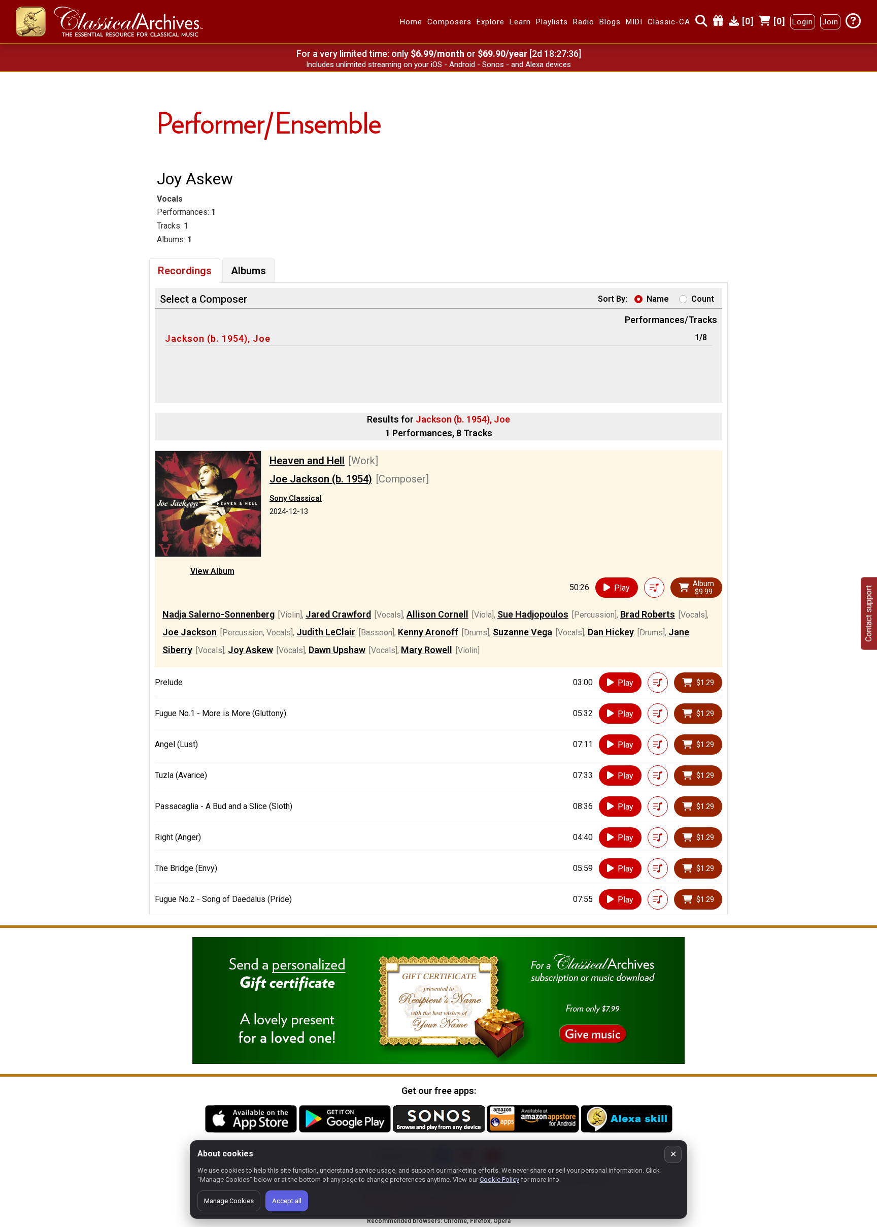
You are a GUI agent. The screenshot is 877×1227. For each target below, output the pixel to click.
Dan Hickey (611, 632)
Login (802, 21)
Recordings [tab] (185, 271)
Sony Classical (295, 498)
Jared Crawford (338, 614)
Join (830, 21)
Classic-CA (669, 21)
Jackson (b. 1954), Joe (218, 338)
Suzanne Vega (522, 632)
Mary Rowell (426, 649)
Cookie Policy (499, 1179)
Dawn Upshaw (337, 649)
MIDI (634, 21)
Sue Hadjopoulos (532, 614)
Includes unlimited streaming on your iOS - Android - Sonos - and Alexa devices (438, 64)
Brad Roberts (647, 614)
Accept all (286, 1201)
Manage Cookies (229, 1201)
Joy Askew (250, 649)
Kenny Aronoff (428, 632)
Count (702, 299)
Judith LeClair (325, 632)
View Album (212, 571)
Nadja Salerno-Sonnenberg (218, 614)
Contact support (868, 614)
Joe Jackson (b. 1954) (320, 479)
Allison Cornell (437, 614)
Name (658, 299)
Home (411, 21)
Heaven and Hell (307, 461)
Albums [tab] (248, 271)
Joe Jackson (189, 632)
